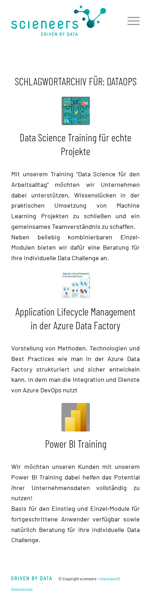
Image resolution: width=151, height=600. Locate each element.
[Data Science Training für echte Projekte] (75, 111)
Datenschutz (22, 589)
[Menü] (130, 21)
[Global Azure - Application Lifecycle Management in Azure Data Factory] (75, 285)
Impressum (108, 578)
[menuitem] (130, 21)
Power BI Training (75, 443)
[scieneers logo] (62, 21)
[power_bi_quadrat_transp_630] (75, 417)
